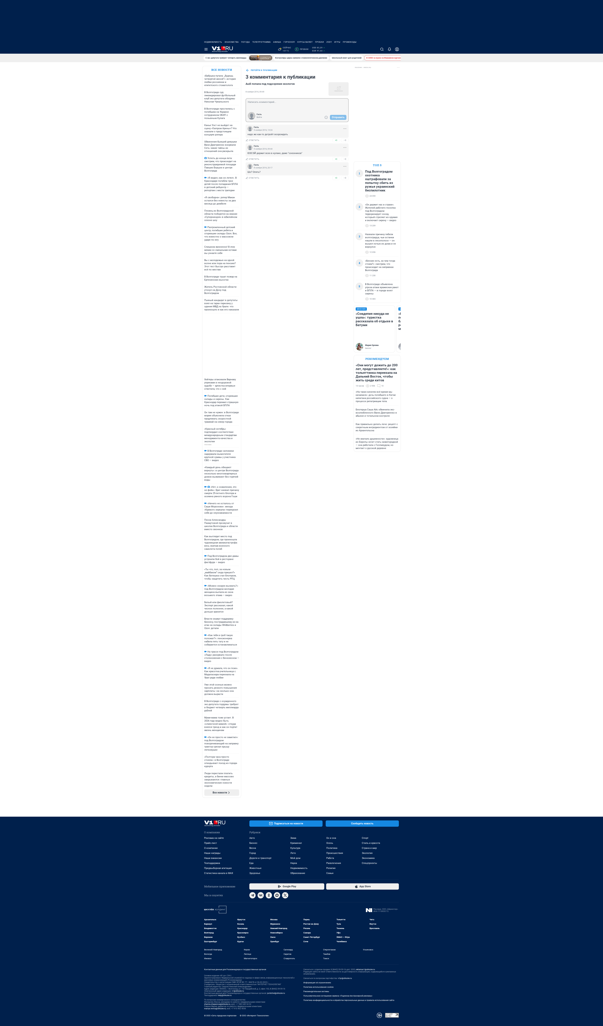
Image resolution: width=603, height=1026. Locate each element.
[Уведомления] (389, 49)
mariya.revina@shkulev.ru (215, 1008)
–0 (345, 140)
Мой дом (295, 858)
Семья (329, 873)
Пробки (319, 42)
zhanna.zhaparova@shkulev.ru (217, 1004)
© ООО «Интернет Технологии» (254, 1015)
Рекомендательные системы (316, 991)
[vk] (261, 895)
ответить (254, 140)
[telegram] (252, 895)
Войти (259, 117)
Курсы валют (305, 42)
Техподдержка (212, 863)
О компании (211, 848)
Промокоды (349, 42)
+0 (336, 140)
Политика (331, 848)
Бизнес (253, 843)
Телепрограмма (261, 42)
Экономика (368, 858)
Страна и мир (369, 848)
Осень (329, 843)
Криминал (296, 843)
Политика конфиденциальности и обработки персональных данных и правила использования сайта (348, 1000)
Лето (293, 853)
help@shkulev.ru (225, 995)
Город (252, 853)
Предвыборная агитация (218, 868)
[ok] (269, 895)
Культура (295, 848)
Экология (367, 853)
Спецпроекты (369, 863)
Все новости (221, 70)
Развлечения (333, 863)
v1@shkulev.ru (238, 991)
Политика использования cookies (318, 987)
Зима (293, 838)
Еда (251, 863)
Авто (252, 838)
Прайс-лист (210, 843)
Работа (330, 858)
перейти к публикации (264, 70)
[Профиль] (397, 49)
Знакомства (232, 42)
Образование (297, 873)
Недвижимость (213, 42)
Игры (337, 42)
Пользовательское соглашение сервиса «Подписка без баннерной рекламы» (337, 996)
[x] (285, 895)
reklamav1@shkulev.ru (365, 969)
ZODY (329, 42)
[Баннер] (260, 58)
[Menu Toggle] (206, 49)
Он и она (331, 838)
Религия (330, 868)
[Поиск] (382, 49)
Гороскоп (289, 42)
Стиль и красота (371, 843)
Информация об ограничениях (317, 983)
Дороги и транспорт (260, 858)
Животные (255, 868)
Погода (245, 42)
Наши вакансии (213, 858)
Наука (293, 863)
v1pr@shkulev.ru (345, 978)
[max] (277, 895)
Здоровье (254, 873)
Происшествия (334, 853)
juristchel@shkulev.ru (276, 993)
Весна (252, 848)
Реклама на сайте (214, 838)
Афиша (277, 42)
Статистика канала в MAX (218, 873)
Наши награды (212, 853)
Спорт (365, 838)
